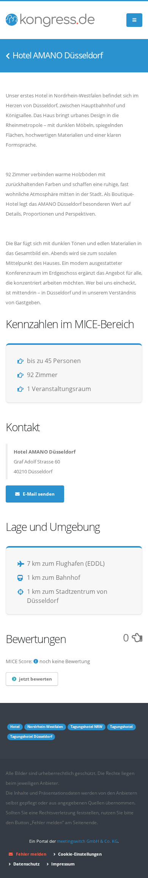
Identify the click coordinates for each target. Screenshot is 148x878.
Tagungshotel (121, 727)
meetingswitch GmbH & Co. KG (87, 841)
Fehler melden (31, 854)
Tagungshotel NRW (86, 727)
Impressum (62, 864)
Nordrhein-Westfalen (45, 727)
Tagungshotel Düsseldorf (31, 736)
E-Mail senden (39, 494)
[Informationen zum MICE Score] (35, 661)
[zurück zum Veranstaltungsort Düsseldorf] (8, 56)
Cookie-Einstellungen (79, 854)
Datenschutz (25, 864)
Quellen (96, 803)
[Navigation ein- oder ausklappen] (134, 20)
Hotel (15, 727)
